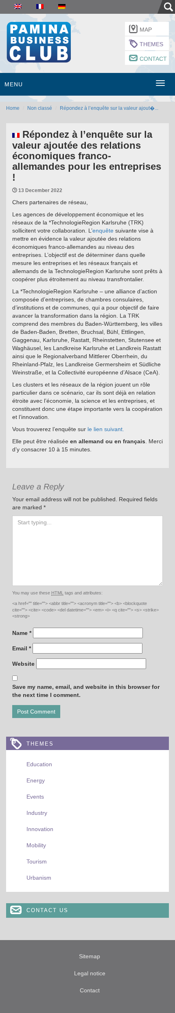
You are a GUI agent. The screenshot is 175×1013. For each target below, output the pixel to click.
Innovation (39, 829)
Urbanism (38, 877)
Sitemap (89, 956)
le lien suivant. (107, 429)
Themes (151, 44)
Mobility (36, 845)
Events (35, 796)
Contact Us (47, 910)
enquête (103, 230)
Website (23, 663)
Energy (35, 780)
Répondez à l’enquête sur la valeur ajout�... (109, 108)
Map (146, 29)
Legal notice (89, 973)
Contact (153, 59)
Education (39, 764)
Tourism (36, 861)
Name (21, 633)
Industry (36, 813)
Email (21, 648)
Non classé (39, 108)
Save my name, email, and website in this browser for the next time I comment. (86, 691)
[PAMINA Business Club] (38, 41)
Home (13, 108)
